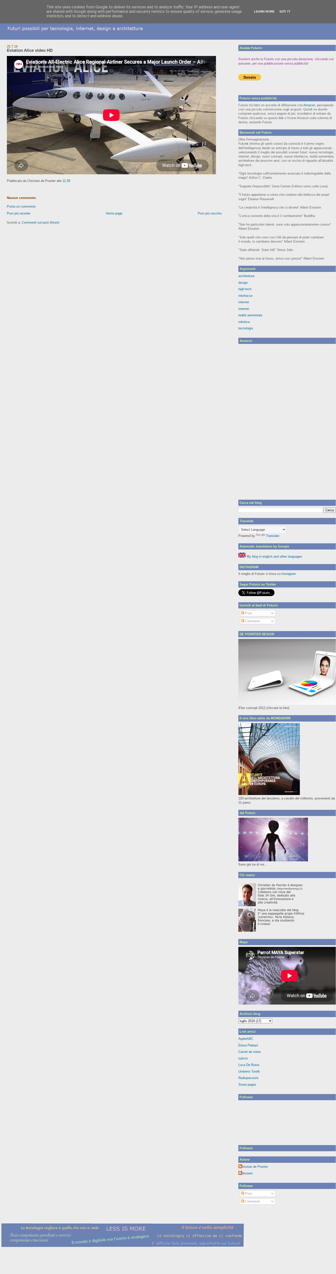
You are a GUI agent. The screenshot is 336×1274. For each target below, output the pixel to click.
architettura (246, 276)
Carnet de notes (249, 1052)
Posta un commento (21, 206)
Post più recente (18, 213)
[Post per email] (71, 181)
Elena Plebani (248, 1045)
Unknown (246, 1173)
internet (243, 302)
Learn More (264, 11)
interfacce (245, 296)
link (281, 118)
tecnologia (245, 328)
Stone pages (247, 1084)
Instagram (289, 574)
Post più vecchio (210, 213)
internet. (244, 309)
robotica (244, 322)
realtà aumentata (250, 315)
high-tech (244, 289)
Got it (284, 11)
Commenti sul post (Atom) (40, 222)
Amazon (309, 105)
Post (248, 613)
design (243, 282)
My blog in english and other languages (274, 556)
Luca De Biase (248, 1065)
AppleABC (245, 1039)
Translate (272, 536)
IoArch (243, 1058)
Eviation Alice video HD (30, 50)
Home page (114, 213)
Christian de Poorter (254, 1166)
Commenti (252, 621)
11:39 (66, 181)
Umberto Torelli (249, 1071)
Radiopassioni (248, 1078)
